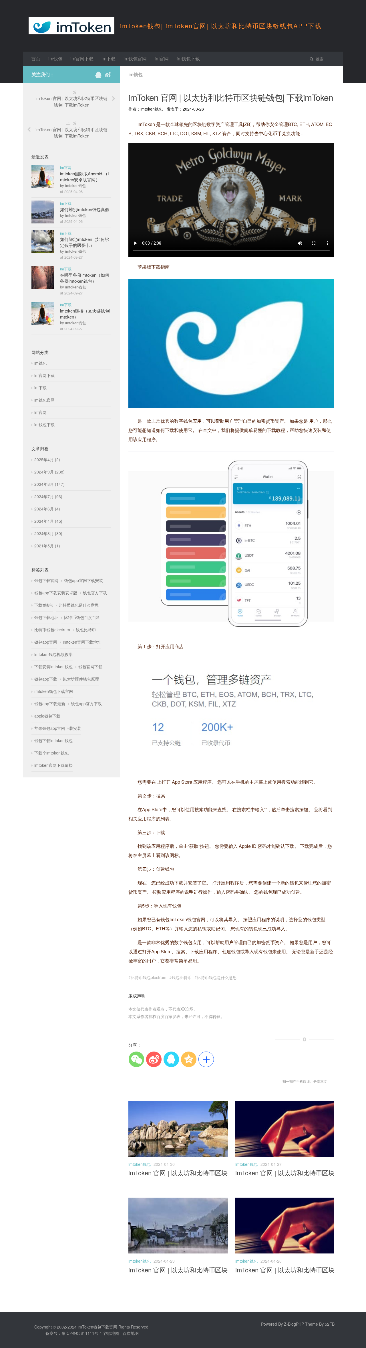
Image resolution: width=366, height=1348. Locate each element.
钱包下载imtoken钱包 (53, 740)
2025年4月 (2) (47, 459)
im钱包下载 (188, 58)
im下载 (109, 58)
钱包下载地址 (46, 617)
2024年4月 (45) (48, 521)
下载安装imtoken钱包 (53, 666)
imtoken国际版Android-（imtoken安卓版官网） (84, 176)
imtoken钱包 (139, 1164)
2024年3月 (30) (48, 533)
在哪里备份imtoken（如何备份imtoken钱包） (84, 278)
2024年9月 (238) (49, 472)
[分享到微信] (136, 1059)
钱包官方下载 (95, 593)
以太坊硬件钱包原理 (81, 679)
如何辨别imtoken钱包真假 (84, 209)
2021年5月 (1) (47, 546)
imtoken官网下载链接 (53, 765)
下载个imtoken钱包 (51, 753)
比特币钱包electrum (148, 977)
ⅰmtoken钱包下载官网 (53, 691)
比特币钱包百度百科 (82, 617)
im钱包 (55, 58)
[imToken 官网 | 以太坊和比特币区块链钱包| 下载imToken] (178, 1155)
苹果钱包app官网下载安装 (57, 728)
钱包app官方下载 (86, 703)
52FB (330, 1324)
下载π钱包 (43, 605)
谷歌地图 (111, 1333)
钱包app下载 (45, 679)
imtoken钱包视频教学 (53, 654)
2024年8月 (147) (49, 484)
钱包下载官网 (46, 580)
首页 (35, 58)
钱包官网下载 (90, 666)
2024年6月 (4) (47, 509)
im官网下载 (82, 58)
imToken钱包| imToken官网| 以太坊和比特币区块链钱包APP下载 (221, 25)
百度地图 (131, 1333)
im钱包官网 (135, 58)
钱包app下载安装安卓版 (55, 593)
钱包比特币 (182, 977)
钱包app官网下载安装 (83, 580)
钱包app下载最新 (49, 703)
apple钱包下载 (47, 716)
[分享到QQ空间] (188, 1059)
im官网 (162, 58)
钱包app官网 (45, 642)
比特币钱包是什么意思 (217, 977)
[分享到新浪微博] (154, 1059)
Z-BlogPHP (294, 1324)
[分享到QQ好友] (171, 1059)
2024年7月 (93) (48, 496)
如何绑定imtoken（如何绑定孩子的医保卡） (84, 242)
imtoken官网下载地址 (82, 642)
